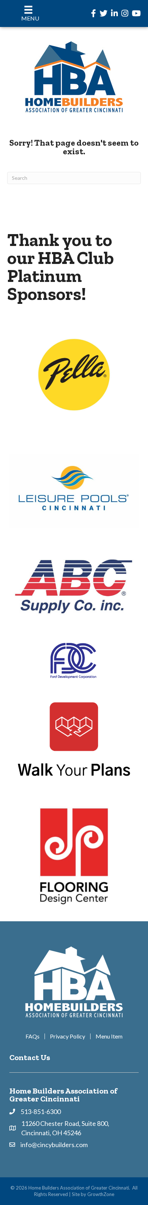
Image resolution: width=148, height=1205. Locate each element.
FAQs (33, 1036)
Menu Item (109, 1036)
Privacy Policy (67, 1036)
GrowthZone (100, 1194)
